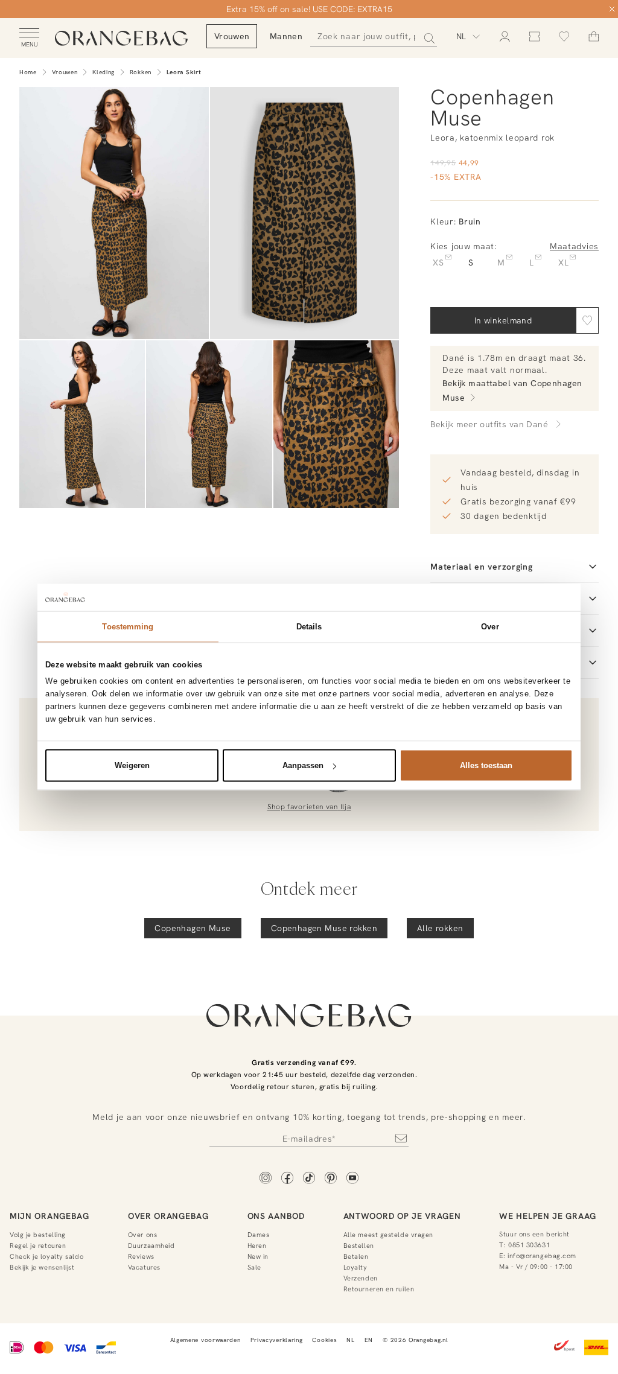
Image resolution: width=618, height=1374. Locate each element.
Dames (258, 1234)
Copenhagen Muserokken (324, 928)
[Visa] (74, 1348)
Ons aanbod (276, 1215)
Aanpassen (302, 765)
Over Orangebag (168, 1215)
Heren (257, 1245)
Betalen (356, 1256)
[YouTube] (352, 1178)
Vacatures (144, 1267)
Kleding (103, 72)
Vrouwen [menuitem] (231, 36)
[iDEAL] (17, 1348)
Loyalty (355, 1267)
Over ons (142, 1234)
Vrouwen (65, 72)
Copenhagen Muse (192, 928)
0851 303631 (529, 1245)
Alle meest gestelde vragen (388, 1234)
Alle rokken (440, 928)
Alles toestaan (486, 765)
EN (369, 1340)
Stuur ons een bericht (534, 1234)
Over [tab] (490, 626)
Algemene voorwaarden (205, 1340)
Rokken (140, 72)
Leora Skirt (184, 72)
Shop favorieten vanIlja (309, 807)
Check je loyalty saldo (46, 1256)
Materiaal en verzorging (481, 566)
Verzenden (360, 1278)
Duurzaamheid (151, 1245)
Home (28, 72)
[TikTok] (309, 1178)
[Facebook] (287, 1178)
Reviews (141, 1256)
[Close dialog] (612, 9)
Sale (254, 1267)
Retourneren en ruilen (379, 1289)
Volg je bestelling (38, 1234)
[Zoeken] (426, 36)
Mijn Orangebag (49, 1215)
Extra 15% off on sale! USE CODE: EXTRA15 (309, 9)
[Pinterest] (331, 1178)
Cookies (324, 1340)
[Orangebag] (121, 38)
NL (350, 1340)
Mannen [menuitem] (286, 36)
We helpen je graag (547, 1215)
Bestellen (358, 1245)
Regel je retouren (38, 1245)
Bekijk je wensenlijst (42, 1267)
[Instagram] (266, 1178)
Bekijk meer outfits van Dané (489, 424)
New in (258, 1256)
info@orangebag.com (542, 1256)
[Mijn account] (505, 36)
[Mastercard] (44, 1348)
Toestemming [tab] (127, 626)
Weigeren (132, 765)
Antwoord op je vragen (402, 1215)
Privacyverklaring (276, 1340)
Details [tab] (309, 626)
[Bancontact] (106, 1348)
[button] (587, 320)
